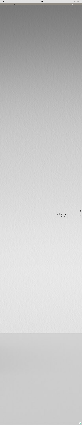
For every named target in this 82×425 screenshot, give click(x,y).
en (74, 1)
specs (73, 4)
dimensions (67, 4)
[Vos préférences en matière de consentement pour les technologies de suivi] (80, 423)
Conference (10, 4)
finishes (77, 4)
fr (77, 1)
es (78, 1)
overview (61, 4)
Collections (5, 4)
